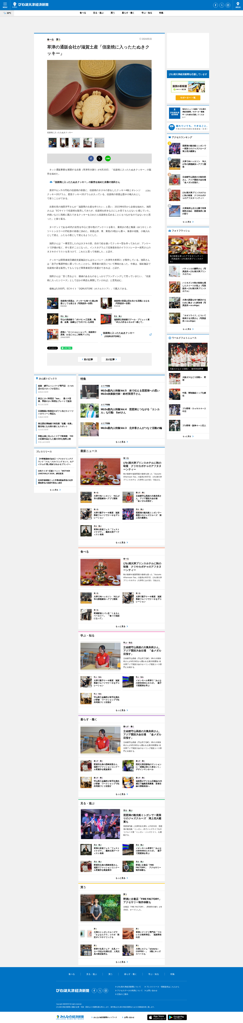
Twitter (221, 5)
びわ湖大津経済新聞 (30, 5)
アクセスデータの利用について (130, 990)
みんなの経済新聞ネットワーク (70, 1017)
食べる (83, 12)
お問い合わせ (151, 990)
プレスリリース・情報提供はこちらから (162, 987)
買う (113, 12)
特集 (161, 12)
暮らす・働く (128, 12)
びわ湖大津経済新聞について (129, 987)
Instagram (228, 5)
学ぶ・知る (147, 12)
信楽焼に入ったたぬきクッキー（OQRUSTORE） (118, 334)
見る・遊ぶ (98, 12)
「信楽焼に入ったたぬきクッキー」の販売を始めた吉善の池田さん (86, 182)
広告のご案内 (122, 994)
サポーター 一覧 (188, 97)
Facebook (215, 5)
